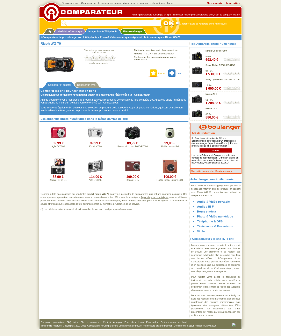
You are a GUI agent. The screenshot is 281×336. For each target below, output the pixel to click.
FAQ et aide (72, 322)
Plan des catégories (91, 322)
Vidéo (201, 231)
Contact (107, 322)
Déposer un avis (86, 84)
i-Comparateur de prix (54, 37)
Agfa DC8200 (58, 146)
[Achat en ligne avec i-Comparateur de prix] (85, 12)
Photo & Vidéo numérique (115, 37)
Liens (141, 322)
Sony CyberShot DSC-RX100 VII (222, 79)
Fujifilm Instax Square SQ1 (170, 180)
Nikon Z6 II (211, 108)
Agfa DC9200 (95, 180)
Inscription (233, 3)
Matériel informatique (70, 31)
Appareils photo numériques (170, 99)
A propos (117, 322)
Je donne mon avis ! (99, 63)
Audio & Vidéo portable (213, 201)
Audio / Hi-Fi (206, 206)
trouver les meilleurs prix (147, 325)
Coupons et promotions (52, 322)
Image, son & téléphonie (83, 37)
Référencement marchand (174, 322)
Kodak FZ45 (133, 180)
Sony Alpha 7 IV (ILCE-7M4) (220, 65)
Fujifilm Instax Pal (170, 146)
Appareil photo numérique (147, 37)
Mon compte (215, 3)
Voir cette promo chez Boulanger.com (211, 171)
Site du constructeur (164, 53)
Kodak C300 (95, 146)
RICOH (147, 53)
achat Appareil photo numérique (162, 50)
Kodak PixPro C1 (58, 180)
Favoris (162, 73)
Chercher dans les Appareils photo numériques (203, 23)
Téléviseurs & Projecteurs (215, 226)
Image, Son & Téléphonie (102, 31)
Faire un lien (152, 322)
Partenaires (130, 322)
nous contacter (138, 200)
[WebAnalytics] (236, 325)
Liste (178, 73)
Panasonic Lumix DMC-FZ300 (132, 146)
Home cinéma (206, 211)
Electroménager (132, 31)
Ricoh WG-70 (204, 192)
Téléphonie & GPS (210, 221)
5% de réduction (203, 133)
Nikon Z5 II (211, 94)
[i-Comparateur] (50, 30)
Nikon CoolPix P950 (216, 50)
